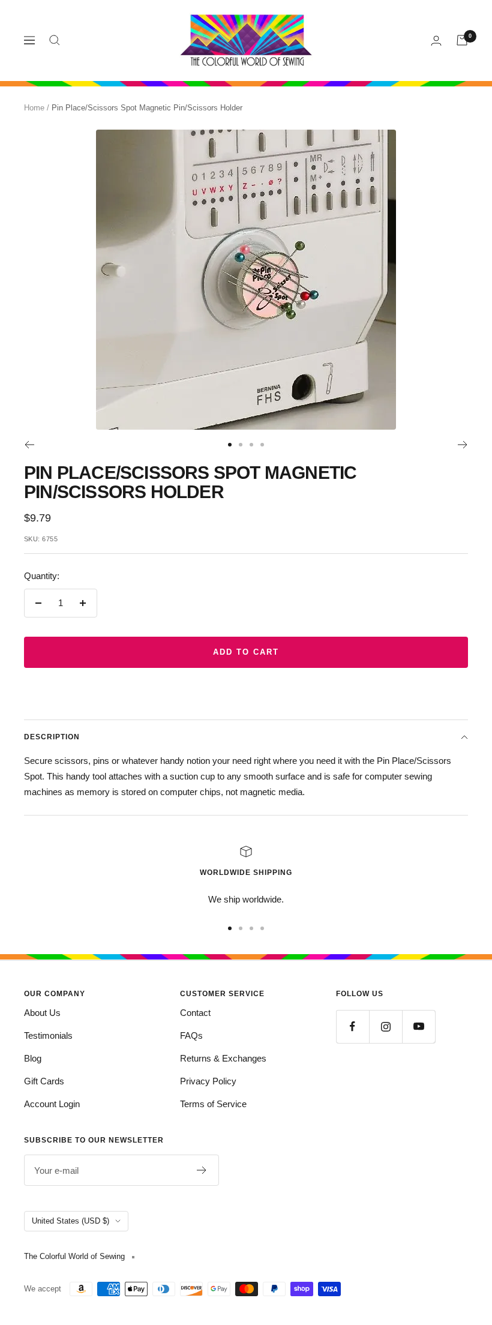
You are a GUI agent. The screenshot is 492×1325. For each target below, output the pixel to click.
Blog (32, 1058)
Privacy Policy (208, 1081)
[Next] (463, 444)
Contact (195, 1013)
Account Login (52, 1104)
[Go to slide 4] (262, 444)
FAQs (191, 1035)
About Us (42, 1013)
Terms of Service (213, 1104)
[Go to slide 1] (230, 444)
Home (34, 107)
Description (52, 737)
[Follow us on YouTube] (418, 1026)
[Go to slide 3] (251, 444)
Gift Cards (44, 1081)
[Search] (54, 40)
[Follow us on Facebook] (352, 1026)
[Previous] (29, 444)
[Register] (202, 1170)
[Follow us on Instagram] (385, 1026)
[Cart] (462, 40)
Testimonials (48, 1035)
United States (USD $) (70, 1220)
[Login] (436, 40)
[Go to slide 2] (240, 444)
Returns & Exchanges (223, 1058)
